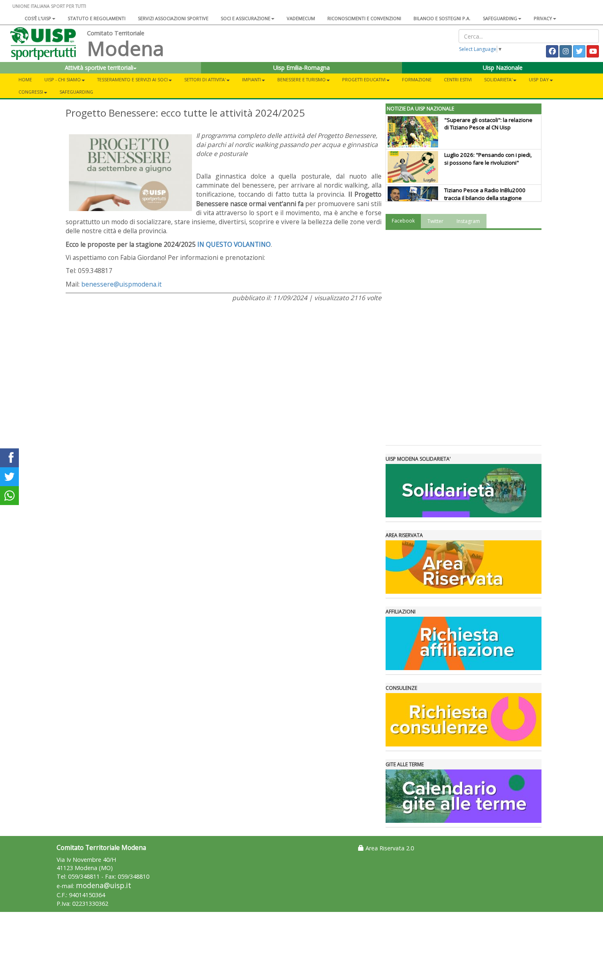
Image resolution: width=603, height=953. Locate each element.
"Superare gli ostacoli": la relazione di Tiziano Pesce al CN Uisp (488, 123)
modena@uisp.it (103, 885)
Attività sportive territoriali (99, 67)
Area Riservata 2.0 (389, 848)
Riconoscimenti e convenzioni (364, 18)
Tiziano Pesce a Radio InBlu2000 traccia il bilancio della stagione (484, 194)
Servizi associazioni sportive (173, 18)
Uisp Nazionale (503, 67)
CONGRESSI (30, 92)
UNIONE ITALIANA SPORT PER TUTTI (49, 6)
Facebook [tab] (403, 220)
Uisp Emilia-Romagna (301, 67)
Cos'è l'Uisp (38, 18)
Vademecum (301, 18)
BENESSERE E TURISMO (301, 79)
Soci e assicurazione (245, 18)
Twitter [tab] (435, 221)
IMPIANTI (251, 79)
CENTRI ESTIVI (458, 79)
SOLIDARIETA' (498, 79)
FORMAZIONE (417, 79)
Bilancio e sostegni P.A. (442, 18)
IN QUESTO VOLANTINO (234, 244)
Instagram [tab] (468, 221)
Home (25, 79)
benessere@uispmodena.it (121, 284)
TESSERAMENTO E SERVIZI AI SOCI (132, 79)
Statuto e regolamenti (97, 18)
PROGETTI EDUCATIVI (364, 79)
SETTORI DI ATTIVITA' (205, 79)
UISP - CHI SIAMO (62, 79)
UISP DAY (539, 79)
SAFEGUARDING (500, 18)
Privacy (543, 18)
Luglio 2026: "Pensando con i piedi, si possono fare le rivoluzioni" (488, 158)
